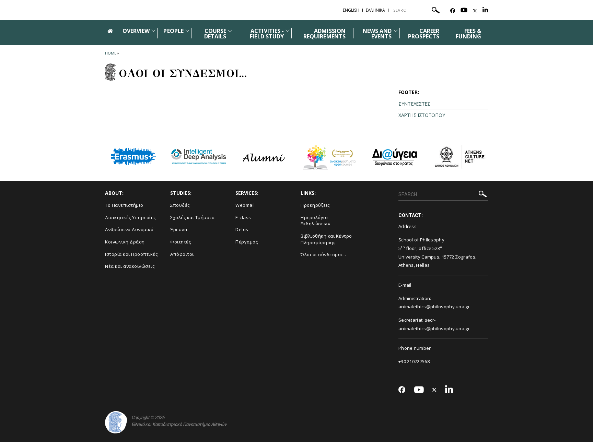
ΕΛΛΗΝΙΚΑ (375, 10)
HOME (110, 53)
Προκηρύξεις (315, 205)
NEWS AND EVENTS (377, 33)
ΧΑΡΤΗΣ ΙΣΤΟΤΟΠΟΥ (421, 115)
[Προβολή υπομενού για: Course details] (230, 30)
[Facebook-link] (452, 11)
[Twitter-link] (475, 11)
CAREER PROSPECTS (423, 33)
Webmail (245, 205)
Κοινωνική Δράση (125, 242)
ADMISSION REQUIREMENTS (324, 33)
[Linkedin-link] (485, 11)
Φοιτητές (180, 242)
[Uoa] (116, 422)
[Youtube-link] (464, 11)
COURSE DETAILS (215, 33)
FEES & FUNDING (468, 33)
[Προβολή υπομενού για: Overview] (153, 30)
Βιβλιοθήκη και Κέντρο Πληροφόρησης (326, 239)
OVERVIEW (136, 31)
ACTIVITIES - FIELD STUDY (267, 33)
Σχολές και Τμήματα (192, 217)
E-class (243, 217)
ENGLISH (351, 10)
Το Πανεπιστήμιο (124, 205)
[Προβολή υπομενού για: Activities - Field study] (287, 30)
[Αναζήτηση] (436, 11)
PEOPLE (173, 31)
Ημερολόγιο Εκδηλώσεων (315, 220)
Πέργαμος (246, 242)
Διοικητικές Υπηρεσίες (130, 217)
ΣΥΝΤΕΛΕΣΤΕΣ (414, 103)
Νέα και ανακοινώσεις (129, 266)
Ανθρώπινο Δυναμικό (129, 229)
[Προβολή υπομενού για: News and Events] (395, 30)
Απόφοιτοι (182, 254)
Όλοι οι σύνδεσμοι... (323, 254)
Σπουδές (180, 205)
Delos (241, 229)
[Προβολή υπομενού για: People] (187, 30)
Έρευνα (178, 229)
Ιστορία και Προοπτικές (131, 254)
